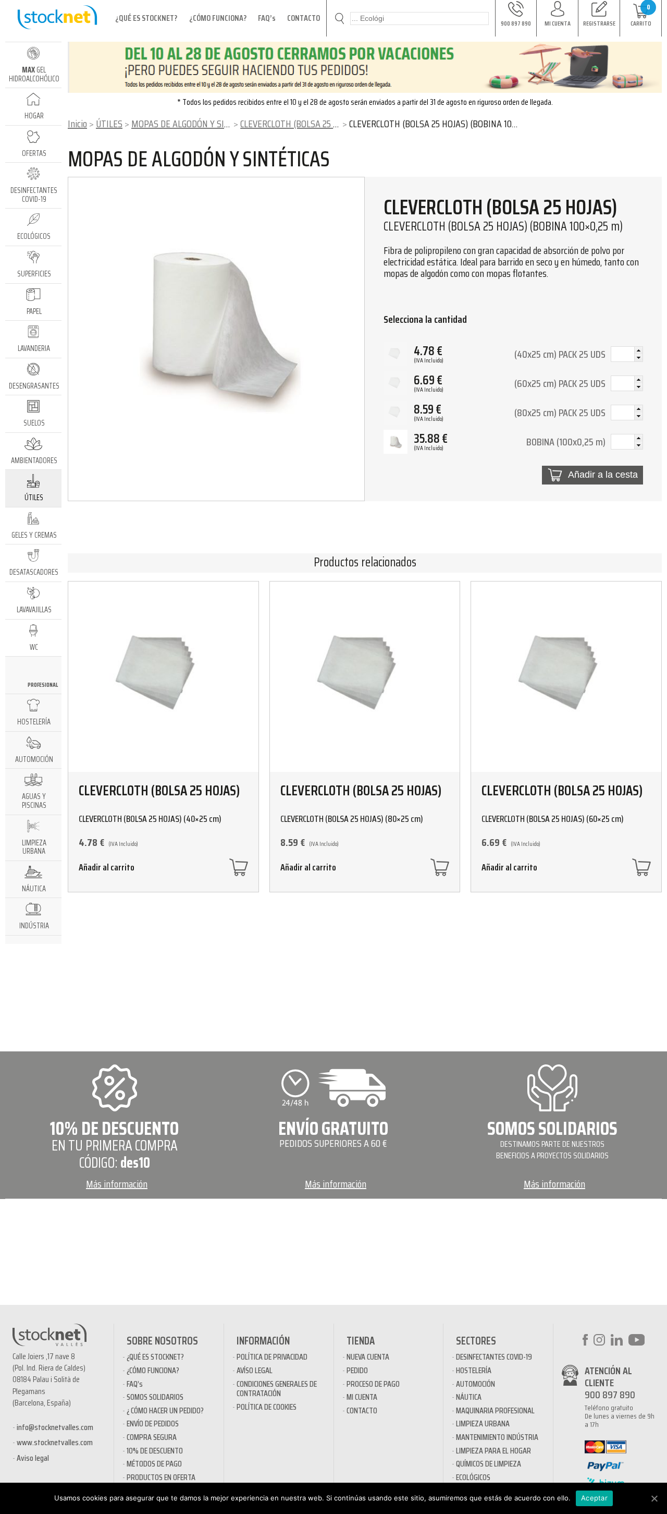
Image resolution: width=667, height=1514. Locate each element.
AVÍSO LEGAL (255, 1370)
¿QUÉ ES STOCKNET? (146, 18)
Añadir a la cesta (603, 474)
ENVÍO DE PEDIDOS (153, 1423)
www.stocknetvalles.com (55, 1442)
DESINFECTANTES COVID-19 (494, 1356)
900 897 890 (610, 1394)
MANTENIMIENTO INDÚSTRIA (497, 1437)
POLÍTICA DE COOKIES (267, 1406)
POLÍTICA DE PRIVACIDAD (272, 1356)
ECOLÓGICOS (473, 1477)
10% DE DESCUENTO (155, 1450)
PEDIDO (357, 1370)
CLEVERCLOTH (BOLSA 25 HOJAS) (299, 123)
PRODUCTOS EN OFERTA (161, 1477)
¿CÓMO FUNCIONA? (217, 18)
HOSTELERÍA (473, 1370)
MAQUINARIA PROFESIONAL (495, 1410)
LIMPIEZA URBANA (483, 1423)
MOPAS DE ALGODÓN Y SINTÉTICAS (196, 123)
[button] (638, 350)
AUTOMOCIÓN (475, 1383)
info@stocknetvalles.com (55, 1427)
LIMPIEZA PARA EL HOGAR (493, 1450)
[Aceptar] (654, 1498)
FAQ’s (267, 18)
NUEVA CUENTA (368, 1356)
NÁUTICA (468, 1396)
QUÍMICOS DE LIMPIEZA (488, 1463)
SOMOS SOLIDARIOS (155, 1396)
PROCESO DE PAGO (373, 1383)
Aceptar (594, 1498)
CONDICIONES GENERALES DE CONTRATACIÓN (277, 1388)
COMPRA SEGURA (152, 1437)
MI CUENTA (362, 1396)
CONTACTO (303, 18)
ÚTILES (109, 123)
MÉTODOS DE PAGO (154, 1463)
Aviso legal (33, 1457)
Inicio (77, 123)
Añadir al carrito (106, 869)
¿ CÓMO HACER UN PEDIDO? (165, 1410)
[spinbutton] (627, 355)
